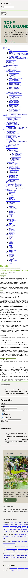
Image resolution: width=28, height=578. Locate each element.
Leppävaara (12, 230)
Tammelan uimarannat (14, 108)
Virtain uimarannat (13, 111)
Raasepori (19, 529)
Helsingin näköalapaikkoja (12, 124)
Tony (4, 48)
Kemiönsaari (6, 526)
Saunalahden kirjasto (14, 175)
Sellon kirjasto (12, 176)
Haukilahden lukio (16, 154)
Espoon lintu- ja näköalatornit (13, 117)
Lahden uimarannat (14, 104)
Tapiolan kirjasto (13, 177)
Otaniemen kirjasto (13, 173)
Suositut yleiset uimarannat (13, 92)
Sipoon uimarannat (13, 87)
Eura (19, 522)
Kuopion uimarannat (14, 102)
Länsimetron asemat (11, 181)
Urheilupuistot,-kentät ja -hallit (13, 186)
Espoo (15, 522)
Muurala (11, 214)
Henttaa (11, 236)
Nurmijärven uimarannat (15, 82)
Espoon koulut (9, 149)
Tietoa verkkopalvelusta (12, 65)
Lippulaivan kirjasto (14, 170)
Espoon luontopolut (11, 118)
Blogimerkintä (6, 414)
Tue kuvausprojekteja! (11, 64)
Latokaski (11, 194)
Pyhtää (14, 529)
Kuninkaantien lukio (16, 155)
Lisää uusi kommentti (22, 379)
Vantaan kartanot (23, 550)
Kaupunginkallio (13, 208)
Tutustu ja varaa (10, 499)
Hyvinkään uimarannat (14, 74)
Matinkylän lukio (15, 158)
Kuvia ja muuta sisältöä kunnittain (14, 185)
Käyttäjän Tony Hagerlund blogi (8, 379)
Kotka (19, 526)
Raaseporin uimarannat (15, 86)
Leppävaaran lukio (16, 157)
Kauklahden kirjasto (14, 167)
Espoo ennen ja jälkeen (12, 131)
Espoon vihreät (13, 568)
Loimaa (5, 527)
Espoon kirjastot (10, 162)
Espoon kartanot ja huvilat (12, 133)
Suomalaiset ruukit (10, 142)
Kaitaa (10, 193)
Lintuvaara (11, 232)
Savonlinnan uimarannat (15, 106)
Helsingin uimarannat (11, 69)
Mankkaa (11, 256)
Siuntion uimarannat (14, 88)
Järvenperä (11, 205)
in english (3, 14)
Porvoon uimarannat (14, 84)
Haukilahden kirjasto (14, 164)
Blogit (6, 268)
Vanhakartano (12, 250)
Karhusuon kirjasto (13, 166)
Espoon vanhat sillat (11, 135)
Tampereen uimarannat (14, 109)
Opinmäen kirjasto (13, 172)
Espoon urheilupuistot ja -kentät (17, 188)
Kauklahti (11, 221)
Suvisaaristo (12, 199)
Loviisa (9, 527)
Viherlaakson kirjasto (14, 179)
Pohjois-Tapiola (13, 260)
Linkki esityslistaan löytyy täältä (8, 358)
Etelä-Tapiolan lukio (16, 153)
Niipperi (11, 247)
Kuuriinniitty (12, 212)
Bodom (10, 241)
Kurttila (10, 223)
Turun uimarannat (13, 110)
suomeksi (3, 12)
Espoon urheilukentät (11, 123)
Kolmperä (11, 210)
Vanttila (10, 224)
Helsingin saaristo (10, 126)
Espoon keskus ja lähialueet (13, 201)
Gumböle (11, 203)
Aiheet (3, 403)
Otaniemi (11, 259)
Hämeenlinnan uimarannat (15, 95)
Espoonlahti (12, 192)
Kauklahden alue (10, 219)
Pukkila (10, 529)
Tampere (5, 531)
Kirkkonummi (13, 526)
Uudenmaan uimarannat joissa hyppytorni (16, 114)
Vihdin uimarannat (13, 91)
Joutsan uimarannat (14, 97)
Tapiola (10, 261)
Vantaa (23, 531)
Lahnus (10, 245)
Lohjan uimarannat (13, 79)
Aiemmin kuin (4, 418)
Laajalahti (11, 255)
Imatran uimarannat (13, 96)
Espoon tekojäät (10, 120)
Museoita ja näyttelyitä (11, 183)
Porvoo (5, 529)
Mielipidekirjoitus (7, 417)
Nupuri (10, 215)
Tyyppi (3, 411)
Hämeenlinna (6, 524)
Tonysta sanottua (10, 61)
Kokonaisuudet (5, 409)
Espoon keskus (12, 202)
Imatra (12, 524)
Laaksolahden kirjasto (14, 168)
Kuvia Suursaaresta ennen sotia (11, 557)
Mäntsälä (24, 527)
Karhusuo (11, 206)
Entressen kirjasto (13, 163)
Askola (11, 522)
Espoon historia (10, 132)
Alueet (3, 406)
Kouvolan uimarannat (14, 101)
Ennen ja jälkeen (19, 534)
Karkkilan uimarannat (14, 76)
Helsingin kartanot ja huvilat (13, 136)
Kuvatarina (6, 416)
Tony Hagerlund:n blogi (14, 268)
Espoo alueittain (7, 189)
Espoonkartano (12, 220)
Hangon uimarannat (14, 73)
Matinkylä (11, 237)
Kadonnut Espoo (10, 139)
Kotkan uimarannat (13, 100)
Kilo (10, 228)
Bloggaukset (12, 52)
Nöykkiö (11, 195)
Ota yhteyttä (9, 62)
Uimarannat (6, 66)
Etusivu (5, 47)
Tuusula (14, 531)
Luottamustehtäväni (11, 60)
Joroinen (17, 524)
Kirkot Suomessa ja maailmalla (14, 184)
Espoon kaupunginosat (12, 148)
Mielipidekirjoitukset (14, 56)
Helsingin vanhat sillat (11, 137)
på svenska (4, 13)
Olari (10, 238)
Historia (5, 129)
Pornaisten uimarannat (14, 83)
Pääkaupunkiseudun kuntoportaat (14, 128)
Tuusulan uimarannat (14, 89)
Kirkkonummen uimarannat (15, 78)
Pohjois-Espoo (9, 239)
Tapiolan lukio (15, 161)
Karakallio (11, 226)
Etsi (2, 6)
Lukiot (13, 536)
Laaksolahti (12, 229)
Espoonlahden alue (11, 190)
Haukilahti (11, 254)
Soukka (10, 198)
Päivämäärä (4, 420)
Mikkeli (19, 527)
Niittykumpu (12, 258)
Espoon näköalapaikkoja (12, 119)
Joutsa (25, 524)
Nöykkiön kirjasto (13, 171)
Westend (11, 263)
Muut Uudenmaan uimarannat (13, 71)
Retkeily (5, 115)
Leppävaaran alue (10, 225)
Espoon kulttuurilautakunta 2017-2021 (18, 54)
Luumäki (14, 527)
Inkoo (21, 524)
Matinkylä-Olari (9, 234)
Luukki (10, 246)
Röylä (10, 248)
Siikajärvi (11, 217)
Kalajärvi (11, 242)
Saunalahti (11, 197)
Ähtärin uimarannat (13, 113)
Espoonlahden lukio (16, 151)
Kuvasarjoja (6, 146)
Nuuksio (11, 216)
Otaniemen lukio (15, 159)
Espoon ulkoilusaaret (11, 122)
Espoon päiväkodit (10, 180)
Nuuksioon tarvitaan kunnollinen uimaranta (16, 391)
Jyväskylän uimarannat (14, 98)
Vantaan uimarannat (11, 70)
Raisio (25, 529)
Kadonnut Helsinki (10, 140)
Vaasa (18, 531)
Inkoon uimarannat (13, 75)
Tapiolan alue (9, 252)
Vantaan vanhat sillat (11, 145)
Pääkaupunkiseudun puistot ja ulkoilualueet (17, 127)
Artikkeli (5, 413)
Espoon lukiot (12, 150)
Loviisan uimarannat (14, 80)
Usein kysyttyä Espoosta (9, 543)
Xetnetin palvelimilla (16, 570)
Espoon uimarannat (11, 67)
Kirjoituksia (8, 49)
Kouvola (24, 526)
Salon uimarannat (13, 105)
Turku (9, 531)
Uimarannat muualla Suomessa (14, 93)
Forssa (23, 522)
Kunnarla (11, 211)
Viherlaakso (12, 233)
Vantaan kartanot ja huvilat (12, 144)
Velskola (11, 251)
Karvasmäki (12, 207)
